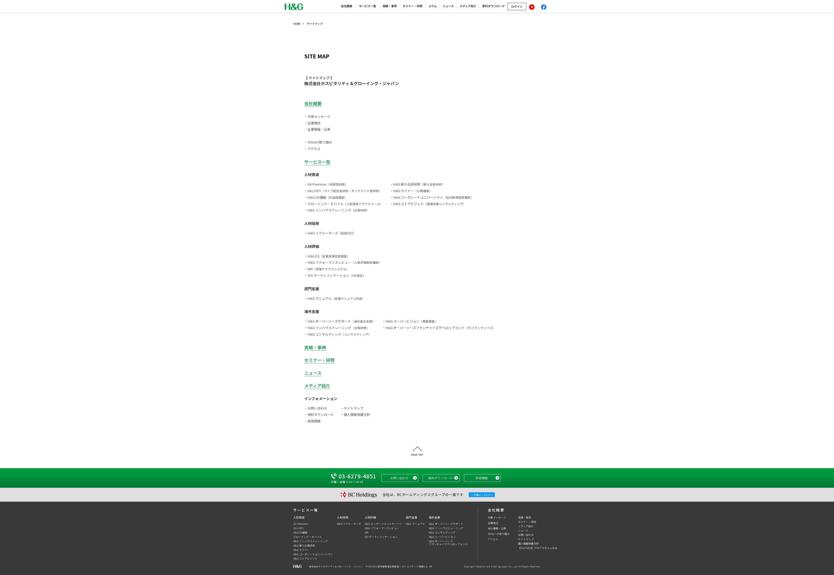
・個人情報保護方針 (355, 414)
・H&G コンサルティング (337, 334)
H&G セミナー (301, 550)
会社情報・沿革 (497, 528)
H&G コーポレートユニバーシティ (313, 554)
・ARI (326, 269)
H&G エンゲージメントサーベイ (383, 524)
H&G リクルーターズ (349, 524)
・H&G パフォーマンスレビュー (343, 262)
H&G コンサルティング (442, 532)
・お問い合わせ (315, 408)
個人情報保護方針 (528, 543)
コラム (432, 6)
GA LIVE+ (298, 528)
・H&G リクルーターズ (330, 233)
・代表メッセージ (317, 116)
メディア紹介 (468, 6)
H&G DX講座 (300, 532)
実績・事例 (390, 6)
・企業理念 (312, 123)
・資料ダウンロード (319, 414)
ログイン (517, 6)
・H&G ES (327, 256)
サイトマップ (526, 539)
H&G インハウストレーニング (310, 541)
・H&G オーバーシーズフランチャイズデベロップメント (439, 327)
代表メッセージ (497, 517)
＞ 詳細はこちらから (482, 494)
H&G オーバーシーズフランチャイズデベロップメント (448, 542)
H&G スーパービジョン (442, 537)
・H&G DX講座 (325, 197)
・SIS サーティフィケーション (335, 275)
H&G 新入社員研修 (304, 545)
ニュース (448, 6)
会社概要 (346, 6)
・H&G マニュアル (334, 298)
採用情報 (482, 478)
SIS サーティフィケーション (381, 537)
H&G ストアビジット (305, 558)
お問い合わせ (399, 478)
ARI (366, 532)
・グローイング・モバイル (343, 203)
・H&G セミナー (411, 190)
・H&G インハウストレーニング (336, 210)
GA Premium (300, 524)
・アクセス (312, 148)
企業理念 (493, 523)
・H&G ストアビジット (428, 203)
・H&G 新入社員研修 (417, 184)
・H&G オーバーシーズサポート (339, 321)
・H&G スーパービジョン (410, 321)
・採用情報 (312, 421)
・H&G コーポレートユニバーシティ (431, 197)
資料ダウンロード (493, 6)
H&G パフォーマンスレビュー (382, 528)
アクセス (493, 539)
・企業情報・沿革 (317, 129)
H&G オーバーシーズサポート (446, 524)
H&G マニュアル (415, 524)
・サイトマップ (352, 408)
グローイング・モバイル (307, 537)
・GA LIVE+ (343, 190)
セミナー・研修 (412, 6)
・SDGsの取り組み (318, 142)
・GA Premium (326, 184)
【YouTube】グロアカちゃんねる (538, 548)
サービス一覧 (367, 6)
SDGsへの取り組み (499, 533)
